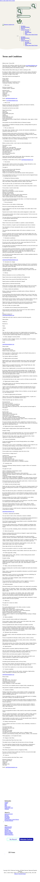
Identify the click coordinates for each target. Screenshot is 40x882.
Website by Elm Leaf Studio (20, 873)
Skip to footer (12, 0)
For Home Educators (9, 820)
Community (7, 818)
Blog (26, 33)
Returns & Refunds (9, 832)
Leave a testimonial (9, 813)
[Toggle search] (20, 11)
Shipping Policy (8, 831)
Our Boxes (23, 26)
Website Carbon (26, 839)
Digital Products (8, 827)
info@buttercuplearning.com (11, 98)
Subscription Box (8, 826)
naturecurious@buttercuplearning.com (10, 259)
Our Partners (7, 817)
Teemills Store (8, 830)
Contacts (6, 802)
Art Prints (27, 31)
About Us (23, 28)
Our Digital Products (25, 27)
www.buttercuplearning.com (31, 65)
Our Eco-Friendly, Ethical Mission (12, 819)
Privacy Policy (8, 806)
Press (6, 804)
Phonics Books (28, 32)
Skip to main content (4, 0)
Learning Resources (25, 29)
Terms (6, 805)
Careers (6, 803)
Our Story (7, 815)
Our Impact (7, 816)
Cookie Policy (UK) (9, 807)
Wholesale (7, 809)
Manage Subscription (9, 834)
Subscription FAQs (9, 833)
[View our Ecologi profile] (12, 853)
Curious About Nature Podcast (31, 34)
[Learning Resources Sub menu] (30, 30)
